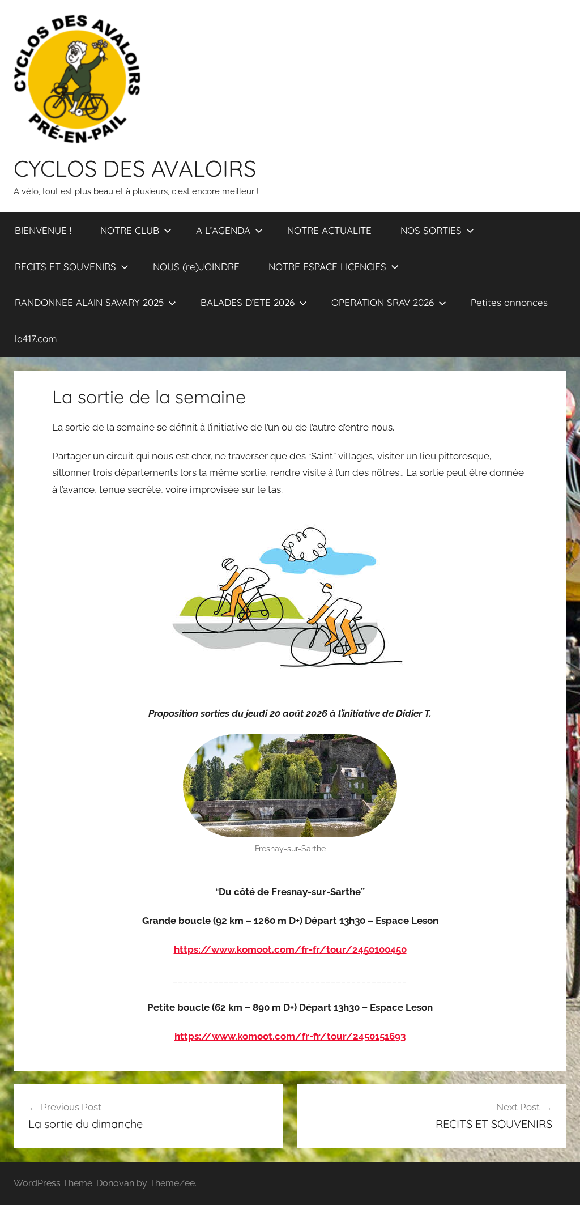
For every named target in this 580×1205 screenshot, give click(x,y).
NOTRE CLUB (129, 230)
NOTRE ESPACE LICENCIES (327, 266)
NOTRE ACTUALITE (329, 230)
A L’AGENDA (223, 230)
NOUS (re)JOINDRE (196, 266)
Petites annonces (509, 302)
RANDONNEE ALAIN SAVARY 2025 (89, 302)
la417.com (36, 338)
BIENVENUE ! (43, 230)
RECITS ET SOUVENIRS (65, 266)
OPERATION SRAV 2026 (382, 302)
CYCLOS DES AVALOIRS (135, 168)
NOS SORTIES (431, 230)
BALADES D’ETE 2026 (248, 302)
